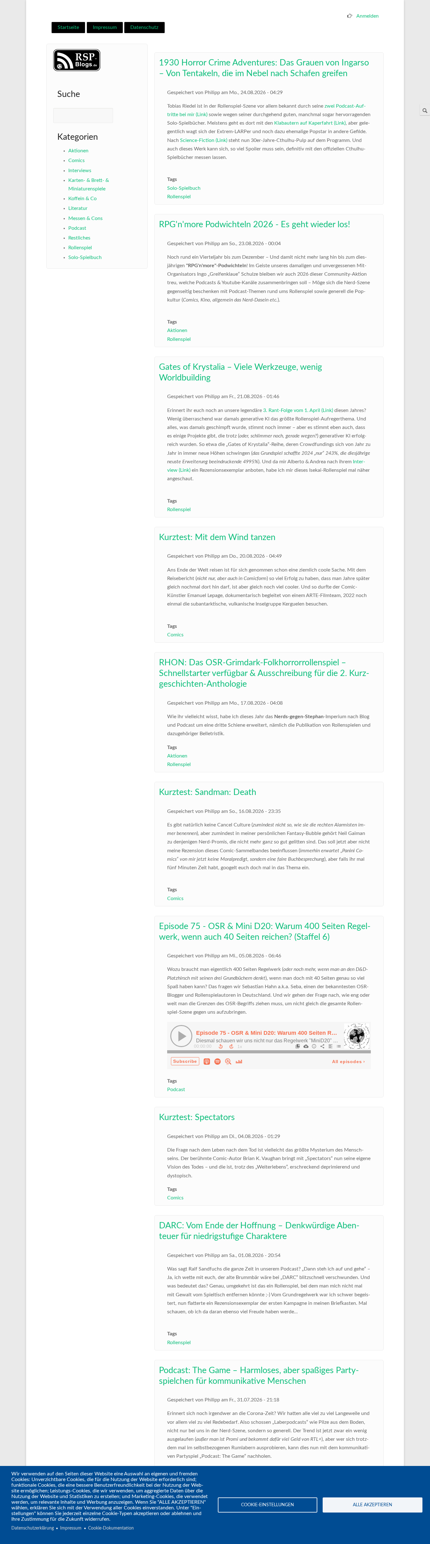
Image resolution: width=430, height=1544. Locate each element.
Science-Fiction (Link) (203, 140)
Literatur (78, 208)
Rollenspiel (80, 247)
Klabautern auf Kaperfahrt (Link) (310, 123)
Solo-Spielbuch (85, 257)
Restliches (79, 237)
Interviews (79, 170)
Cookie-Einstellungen (267, 1505)
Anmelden (367, 16)
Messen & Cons (85, 218)
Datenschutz (144, 27)
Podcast (77, 228)
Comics (76, 160)
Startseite (68, 27)
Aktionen (78, 150)
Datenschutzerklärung (32, 1528)
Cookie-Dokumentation (111, 1528)
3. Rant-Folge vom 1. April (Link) (298, 410)
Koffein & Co (82, 198)
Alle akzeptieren (372, 1505)
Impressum (105, 27)
